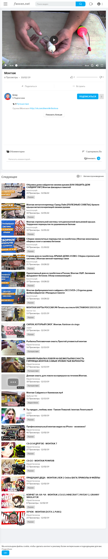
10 (92, 65)
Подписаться (87, 96)
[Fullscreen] (102, 65)
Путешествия (23, 104)
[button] (100, 4)
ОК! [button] (5, 553)
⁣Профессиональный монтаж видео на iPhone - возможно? (56, 426)
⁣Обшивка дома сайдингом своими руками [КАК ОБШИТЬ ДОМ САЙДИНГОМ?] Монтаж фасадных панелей (58, 185)
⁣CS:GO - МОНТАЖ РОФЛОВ (40, 460)
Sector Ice (31, 310)
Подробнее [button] (7, 549)
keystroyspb (31, 190)
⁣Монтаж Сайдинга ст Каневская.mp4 (44, 392)
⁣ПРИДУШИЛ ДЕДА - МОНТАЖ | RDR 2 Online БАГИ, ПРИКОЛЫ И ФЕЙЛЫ (63, 477)
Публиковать (90, 158)
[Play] (5, 65)
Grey (15, 94)
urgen (29, 327)
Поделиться (31, 86)
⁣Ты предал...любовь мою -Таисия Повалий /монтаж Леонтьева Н (59, 409)
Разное (31, 197)
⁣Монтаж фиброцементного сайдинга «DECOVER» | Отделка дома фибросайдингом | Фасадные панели (59, 291)
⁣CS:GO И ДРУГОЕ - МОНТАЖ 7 (41, 443)
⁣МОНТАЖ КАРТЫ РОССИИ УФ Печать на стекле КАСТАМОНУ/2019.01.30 (63, 307)
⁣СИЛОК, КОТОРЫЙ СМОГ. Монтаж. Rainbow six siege (53, 324)
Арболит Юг (31, 396)
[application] (54, 40)
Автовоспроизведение (93, 176)
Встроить (80, 86)
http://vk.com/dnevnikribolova (44, 108)
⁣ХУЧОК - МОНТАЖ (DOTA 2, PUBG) (43, 511)
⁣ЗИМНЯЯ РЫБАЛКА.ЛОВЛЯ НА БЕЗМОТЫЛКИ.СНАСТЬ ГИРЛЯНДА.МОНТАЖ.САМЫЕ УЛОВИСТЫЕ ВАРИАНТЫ (55, 359)
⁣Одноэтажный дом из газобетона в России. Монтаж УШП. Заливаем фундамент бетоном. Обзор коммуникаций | (60, 274)
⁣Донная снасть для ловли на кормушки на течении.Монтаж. (56, 375)
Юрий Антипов (33, 344)
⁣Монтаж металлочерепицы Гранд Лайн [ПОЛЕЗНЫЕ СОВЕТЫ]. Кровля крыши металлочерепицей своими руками (62, 205)
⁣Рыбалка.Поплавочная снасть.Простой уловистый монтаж (56, 341)
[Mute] (97, 65)
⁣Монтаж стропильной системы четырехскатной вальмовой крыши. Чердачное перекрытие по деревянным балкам (60, 222)
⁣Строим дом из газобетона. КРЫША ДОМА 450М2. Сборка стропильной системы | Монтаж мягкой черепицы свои (62, 257)
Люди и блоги (33, 403)
